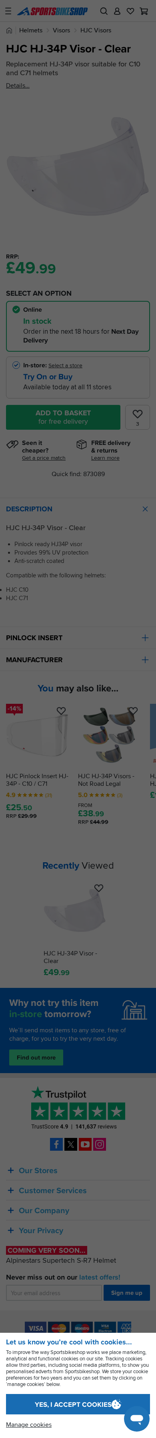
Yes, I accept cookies (73, 1404)
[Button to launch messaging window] (137, 1419)
